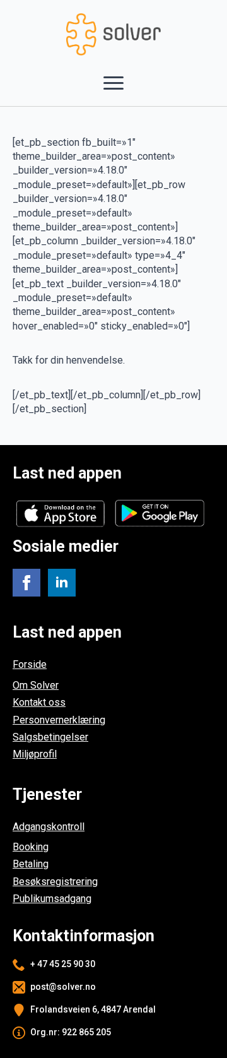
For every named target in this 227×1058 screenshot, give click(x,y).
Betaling (31, 864)
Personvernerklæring (59, 720)
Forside (30, 664)
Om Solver (36, 685)
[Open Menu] (113, 83)
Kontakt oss (39, 702)
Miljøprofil (35, 754)
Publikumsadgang (52, 899)
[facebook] (26, 583)
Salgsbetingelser (50, 737)
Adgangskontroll (48, 827)
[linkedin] (62, 583)
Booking (31, 847)
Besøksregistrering (55, 882)
